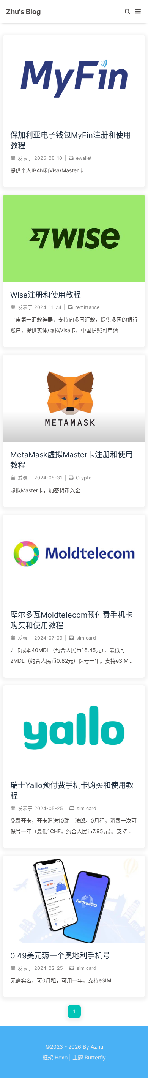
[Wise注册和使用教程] (74, 280)
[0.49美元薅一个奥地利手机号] (74, 941)
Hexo (61, 1057)
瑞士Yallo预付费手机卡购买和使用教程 (72, 791)
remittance (87, 307)
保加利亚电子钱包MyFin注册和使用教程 (70, 140)
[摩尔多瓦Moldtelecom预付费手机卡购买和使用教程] (74, 600)
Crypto (84, 478)
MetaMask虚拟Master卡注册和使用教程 (71, 460)
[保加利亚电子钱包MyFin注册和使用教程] (74, 120)
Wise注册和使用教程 (45, 294)
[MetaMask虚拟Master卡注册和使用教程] (74, 440)
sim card (86, 638)
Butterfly (95, 1057)
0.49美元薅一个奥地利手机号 (60, 955)
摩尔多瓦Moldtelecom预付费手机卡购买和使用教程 (71, 620)
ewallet (84, 158)
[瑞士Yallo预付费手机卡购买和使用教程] (74, 770)
